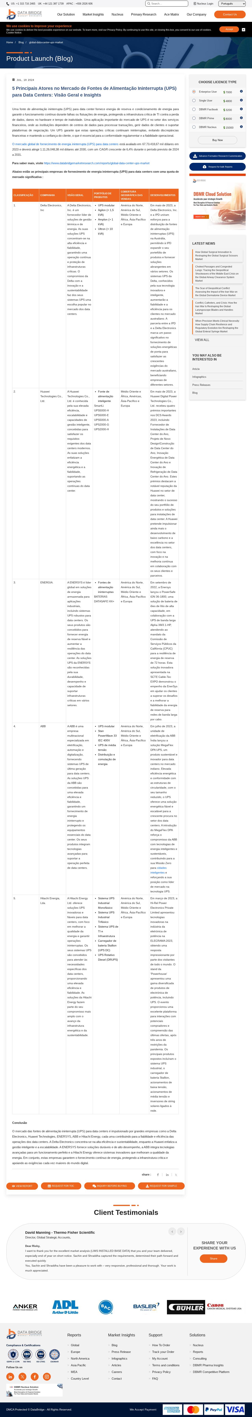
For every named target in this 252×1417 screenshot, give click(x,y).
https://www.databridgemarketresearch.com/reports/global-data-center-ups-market (96, 163)
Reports (198, 1351)
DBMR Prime (206, 118)
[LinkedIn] (10, 1377)
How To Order (161, 1345)
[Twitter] (177, 1174)
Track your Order (163, 1351)
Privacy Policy (161, 1372)
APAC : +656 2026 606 (79, 3)
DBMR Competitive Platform (211, 1372)
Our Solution (66, 14)
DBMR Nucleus (208, 127)
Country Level (80, 1378)
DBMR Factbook (208, 109)
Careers (117, 1372)
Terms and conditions (166, 1365)
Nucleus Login (205, 3)
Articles (116, 1365)
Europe (75, 1351)
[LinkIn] (167, 1174)
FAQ (155, 1378)
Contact (117, 1378)
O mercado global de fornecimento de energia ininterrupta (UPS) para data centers (65, 144)
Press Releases (201, 384)
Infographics (199, 376)
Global (75, 1345)
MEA (74, 1372)
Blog (21, 42)
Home (9, 42)
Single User (205, 100)
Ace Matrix (171, 14)
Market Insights (93, 14)
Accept (229, 29)
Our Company (196, 14)
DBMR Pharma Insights (208, 1365)
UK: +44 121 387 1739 (51, 3)
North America (80, 1358)
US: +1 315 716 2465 (22, 3)
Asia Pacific (78, 1365)
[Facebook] (158, 1174)
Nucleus (117, 14)
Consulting (200, 1358)
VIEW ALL (202, 340)
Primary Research (143, 14)
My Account (160, 1358)
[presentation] (172, 1231)
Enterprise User (208, 91)
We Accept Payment (144, 1409)
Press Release (121, 1351)
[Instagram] (47, 1377)
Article (196, 369)
